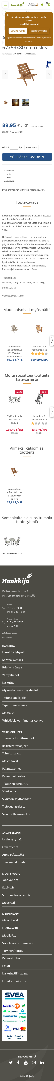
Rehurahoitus (11, 958)
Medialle (8, 713)
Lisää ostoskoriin (29, 157)
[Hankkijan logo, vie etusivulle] (19, 4)
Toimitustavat (11, 753)
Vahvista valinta (18, 31)
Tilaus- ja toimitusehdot (18, 738)
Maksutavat (10, 761)
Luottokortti (10, 928)
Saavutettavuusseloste (17, 814)
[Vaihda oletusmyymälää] (37, 4)
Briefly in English (13, 667)
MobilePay (9, 935)
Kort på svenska (12, 660)
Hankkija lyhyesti (13, 652)
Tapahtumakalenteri (15, 705)
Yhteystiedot (10, 675)
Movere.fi (8, 903)
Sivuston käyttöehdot (16, 799)
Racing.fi (8, 887)
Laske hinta (31, 147)
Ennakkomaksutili (14, 981)
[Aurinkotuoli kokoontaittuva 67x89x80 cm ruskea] (27, 74)
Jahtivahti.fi (10, 880)
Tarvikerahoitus (12, 951)
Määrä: (5, 147)
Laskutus (8, 682)
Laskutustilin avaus (15, 973)
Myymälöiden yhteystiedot (20, 690)
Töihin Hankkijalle (14, 698)
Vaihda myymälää (39, 31)
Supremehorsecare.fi (16, 895)
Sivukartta (9, 791)
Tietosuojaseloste (13, 806)
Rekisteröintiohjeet (15, 746)
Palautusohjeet (12, 768)
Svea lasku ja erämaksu (17, 943)
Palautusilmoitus (13, 776)
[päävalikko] (5, 5)
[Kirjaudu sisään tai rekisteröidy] (42, 5)
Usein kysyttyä (12, 839)
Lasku (6, 966)
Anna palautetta (13, 854)
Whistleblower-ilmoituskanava (22, 720)
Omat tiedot (10, 847)
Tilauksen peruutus (15, 784)
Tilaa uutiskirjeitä (14, 862)
